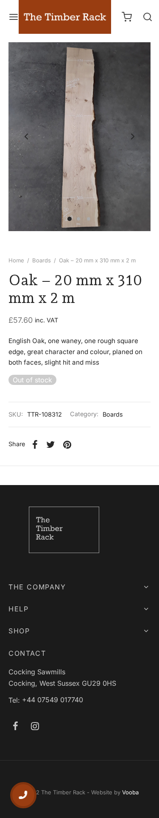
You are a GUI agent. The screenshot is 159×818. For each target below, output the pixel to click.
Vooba (130, 792)
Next (132, 136)
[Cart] (127, 17)
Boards (41, 260)
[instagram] (35, 726)
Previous (26, 136)
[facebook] (15, 726)
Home (16, 260)
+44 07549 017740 (52, 699)
